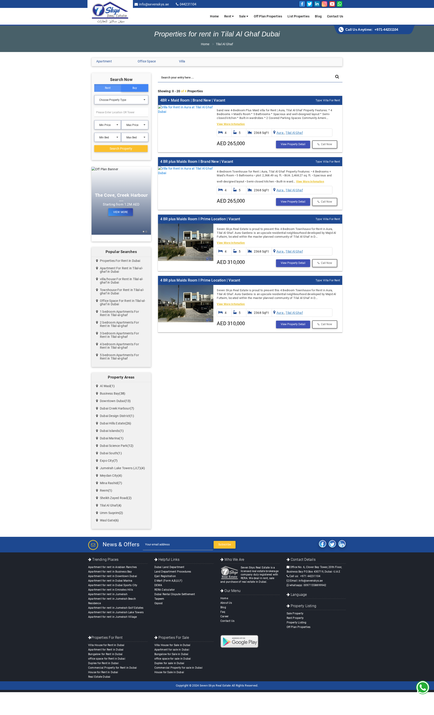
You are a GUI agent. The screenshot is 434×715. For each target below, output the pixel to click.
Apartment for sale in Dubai (171, 649)
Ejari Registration (165, 576)
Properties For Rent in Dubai (120, 261)
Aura (280, 133)
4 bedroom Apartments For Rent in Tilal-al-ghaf (119, 345)
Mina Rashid (109, 483)
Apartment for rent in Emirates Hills (110, 589)
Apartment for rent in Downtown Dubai (112, 576)
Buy (134, 88)
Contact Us (335, 16)
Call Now (326, 144)
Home (214, 16)
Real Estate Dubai (99, 676)
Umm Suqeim (109, 513)
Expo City (106, 460)
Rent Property (295, 618)
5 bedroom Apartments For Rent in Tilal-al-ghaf (119, 356)
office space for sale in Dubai (172, 658)
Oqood (158, 603)
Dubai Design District (115, 416)
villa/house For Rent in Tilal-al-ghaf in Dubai (121, 280)
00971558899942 (315, 585)
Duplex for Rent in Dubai (103, 663)
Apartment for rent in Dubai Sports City (112, 585)
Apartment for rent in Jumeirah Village (112, 616)
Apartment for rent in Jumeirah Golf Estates (115, 607)
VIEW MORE (120, 212)
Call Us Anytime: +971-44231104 (371, 29)
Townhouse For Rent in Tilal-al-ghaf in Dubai (122, 291)
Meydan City (109, 475)
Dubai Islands (110, 431)
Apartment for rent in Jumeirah (107, 594)
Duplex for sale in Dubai (169, 663)
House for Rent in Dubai (103, 672)
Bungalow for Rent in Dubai (105, 654)
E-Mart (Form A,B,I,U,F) (168, 580)
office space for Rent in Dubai (106, 658)
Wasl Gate (107, 520)
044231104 (188, 4)
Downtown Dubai (112, 401)
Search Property (121, 148)
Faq (222, 611)
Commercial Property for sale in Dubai (178, 667)
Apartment (104, 61)
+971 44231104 (310, 576)
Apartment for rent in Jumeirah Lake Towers (116, 612)
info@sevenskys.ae (154, 4)
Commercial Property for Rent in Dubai (112, 667)
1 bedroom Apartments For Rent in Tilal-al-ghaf (119, 313)
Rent (108, 88)
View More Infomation (231, 124)
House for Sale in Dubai (169, 672)
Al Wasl (105, 386)
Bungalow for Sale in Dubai (171, 654)
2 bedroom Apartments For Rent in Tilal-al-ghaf (119, 324)
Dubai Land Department (169, 567)
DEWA (158, 585)
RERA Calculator (164, 589)
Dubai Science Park (113, 445)
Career (224, 616)
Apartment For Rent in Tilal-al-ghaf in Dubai (121, 269)
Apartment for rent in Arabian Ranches (112, 567)
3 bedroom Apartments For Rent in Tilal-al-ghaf (119, 335)
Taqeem (159, 598)
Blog (318, 16)
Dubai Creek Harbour (115, 408)
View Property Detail (293, 144)
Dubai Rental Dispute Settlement (174, 594)
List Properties (298, 16)
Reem (104, 490)
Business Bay (109, 393)
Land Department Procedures (172, 571)
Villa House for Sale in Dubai (172, 645)
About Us (226, 602)
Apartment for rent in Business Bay (110, 571)
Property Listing (297, 622)
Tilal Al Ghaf (224, 44)
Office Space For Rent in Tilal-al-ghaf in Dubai (123, 302)
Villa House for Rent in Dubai (106, 645)
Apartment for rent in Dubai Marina (110, 580)
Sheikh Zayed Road (113, 498)
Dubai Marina (109, 438)
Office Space (147, 61)
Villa (182, 61)
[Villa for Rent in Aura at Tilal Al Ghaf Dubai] (186, 109)
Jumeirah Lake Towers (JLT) (120, 468)
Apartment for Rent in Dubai (105, 649)
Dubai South (109, 453)
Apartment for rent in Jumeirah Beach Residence (112, 601)
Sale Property (295, 613)
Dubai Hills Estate (112, 423)
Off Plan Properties (268, 16)
